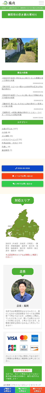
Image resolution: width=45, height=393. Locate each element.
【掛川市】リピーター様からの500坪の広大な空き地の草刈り (22, 88)
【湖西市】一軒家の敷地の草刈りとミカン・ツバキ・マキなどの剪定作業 (21, 113)
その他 (4, 132)
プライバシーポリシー (20, 385)
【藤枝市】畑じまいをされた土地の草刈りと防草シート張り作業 (22, 105)
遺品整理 (5, 150)
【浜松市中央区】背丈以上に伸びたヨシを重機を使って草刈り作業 (22, 79)
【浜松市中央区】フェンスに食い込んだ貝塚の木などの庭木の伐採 (22, 96)
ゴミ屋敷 (5, 136)
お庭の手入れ (7, 129)
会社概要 (6, 385)
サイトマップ (36, 385)
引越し (4, 147)
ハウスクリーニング (10, 139)
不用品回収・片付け (10, 143)
